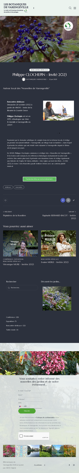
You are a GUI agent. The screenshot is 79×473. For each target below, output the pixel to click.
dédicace (8, 187)
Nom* (20, 395)
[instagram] (74, 465)
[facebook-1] (69, 465)
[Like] (5, 200)
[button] (43, 116)
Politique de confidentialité (45, 417)
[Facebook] (63, 200)
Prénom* (21, 399)
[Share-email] (68, 200)
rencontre (19, 187)
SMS (19, 403)
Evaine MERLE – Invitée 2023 (55, 262)
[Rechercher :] (22, 288)
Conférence (8, 259)
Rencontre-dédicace (39, 70)
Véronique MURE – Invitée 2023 (18, 264)
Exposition (18, 259)
